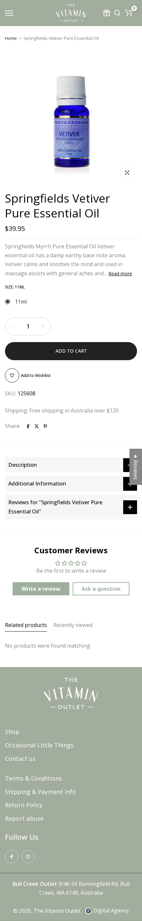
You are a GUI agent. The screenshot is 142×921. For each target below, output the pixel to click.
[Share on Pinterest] (45, 426)
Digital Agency (111, 910)
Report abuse (24, 818)
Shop (12, 731)
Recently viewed (72, 625)
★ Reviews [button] (135, 467)
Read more (120, 274)
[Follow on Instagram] (28, 856)
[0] (128, 12)
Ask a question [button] (101, 588)
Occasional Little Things (39, 745)
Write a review (40, 588)
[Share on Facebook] (28, 426)
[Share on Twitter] (36, 426)
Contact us (20, 758)
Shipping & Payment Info (40, 792)
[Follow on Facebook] (11, 856)
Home (11, 38)
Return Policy (24, 805)
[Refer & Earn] (107, 12)
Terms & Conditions (33, 778)
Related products (26, 625)
